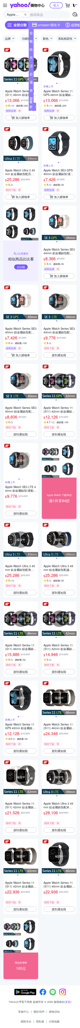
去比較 (21, 267)
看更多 (31, 106)
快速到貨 (31, 50)
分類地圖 (54, 1021)
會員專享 (31, 91)
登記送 (31, 34)
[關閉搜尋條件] (25, 14)
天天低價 (31, 58)
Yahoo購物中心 (27, 5)
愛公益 (31, 99)
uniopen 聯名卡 (49, 24)
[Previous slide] (6, 65)
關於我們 (39, 1011)
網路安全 (26, 1021)
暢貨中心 (31, 42)
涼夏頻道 (31, 66)
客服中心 (23, 1011)
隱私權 (40, 1021)
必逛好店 (31, 75)
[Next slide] (35, 65)
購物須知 (54, 1011)
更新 (68, 1002)
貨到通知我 (59, 355)
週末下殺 (31, 83)
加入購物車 (23, 118)
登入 (56, 5)
